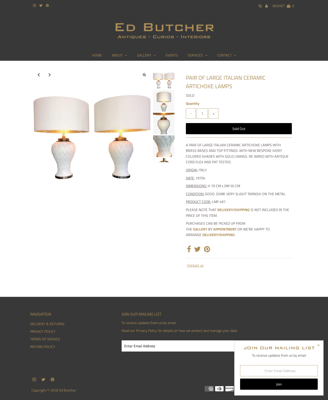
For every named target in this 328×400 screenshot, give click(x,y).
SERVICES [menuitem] (195, 55)
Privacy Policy (146, 330)
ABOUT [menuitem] (117, 55)
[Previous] (39, 75)
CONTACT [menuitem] (224, 55)
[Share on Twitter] (197, 250)
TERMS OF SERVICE (45, 339)
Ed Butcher (67, 390)
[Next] (50, 75)
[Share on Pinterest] (207, 250)
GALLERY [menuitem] (144, 55)
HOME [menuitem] (97, 55)
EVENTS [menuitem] (172, 55)
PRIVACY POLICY (43, 331)
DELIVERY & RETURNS (47, 324)
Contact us (195, 265)
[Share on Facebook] (189, 250)
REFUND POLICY (42, 346)
